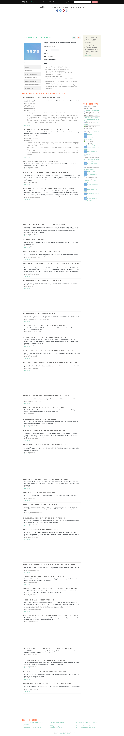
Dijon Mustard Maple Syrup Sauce (85, 727)
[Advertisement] (62, 23)
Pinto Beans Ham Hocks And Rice (32, 727)
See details (27, 125)
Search (95, 2)
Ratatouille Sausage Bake (57, 727)
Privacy (74, 732)
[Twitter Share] (60, 10)
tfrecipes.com (56, 732)
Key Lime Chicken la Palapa (91, 110)
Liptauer (89, 134)
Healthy (65, 2)
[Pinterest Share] (64, 10)
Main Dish (51, 2)
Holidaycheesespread (55, 726)
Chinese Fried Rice (92, 174)
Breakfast (55, 50)
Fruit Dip (96, 131)
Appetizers (58, 2)
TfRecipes (25, 2)
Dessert (45, 2)
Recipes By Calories (36, 2)
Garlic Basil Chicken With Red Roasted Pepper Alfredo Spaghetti (92, 119)
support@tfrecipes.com (64, 733)
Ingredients (29, 64)
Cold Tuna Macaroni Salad (57, 722)
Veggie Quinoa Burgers (90, 145)
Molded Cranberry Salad (83, 726)
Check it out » (88, 55)
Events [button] (70, 2)
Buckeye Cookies (89, 169)
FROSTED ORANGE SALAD (91, 130)
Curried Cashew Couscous (30, 726)
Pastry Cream (91, 171)
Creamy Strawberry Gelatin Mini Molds (86, 722)
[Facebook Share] (57, 10)
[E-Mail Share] (67, 10)
